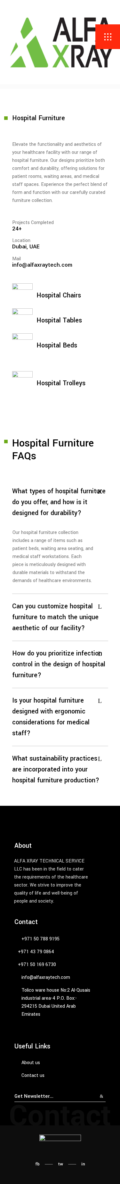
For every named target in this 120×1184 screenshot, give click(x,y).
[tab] (60, 502)
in (83, 1164)
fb (37, 1164)
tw (60, 1164)
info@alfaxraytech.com (42, 265)
